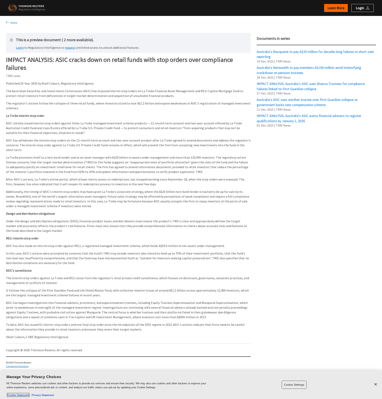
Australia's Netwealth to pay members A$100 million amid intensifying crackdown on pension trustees (309, 67)
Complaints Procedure (17, 366)
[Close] (375, 384)
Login (20, 48)
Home (13, 22)
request (70, 48)
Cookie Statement (18, 394)
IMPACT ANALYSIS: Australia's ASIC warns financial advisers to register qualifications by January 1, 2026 (309, 115)
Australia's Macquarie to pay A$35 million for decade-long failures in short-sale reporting (315, 51)
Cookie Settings (294, 384)
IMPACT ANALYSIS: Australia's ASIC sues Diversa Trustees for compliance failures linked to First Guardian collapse (311, 83)
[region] (191, 385)
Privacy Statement (42, 394)
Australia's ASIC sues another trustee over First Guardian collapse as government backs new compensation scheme (307, 99)
